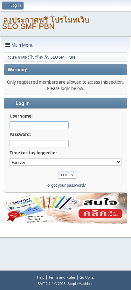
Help (41, 277)
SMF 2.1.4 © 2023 (52, 284)
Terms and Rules (62, 277)
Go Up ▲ (86, 277)
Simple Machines (80, 284)
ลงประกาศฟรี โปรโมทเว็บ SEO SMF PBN (45, 23)
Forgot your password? (65, 185)
